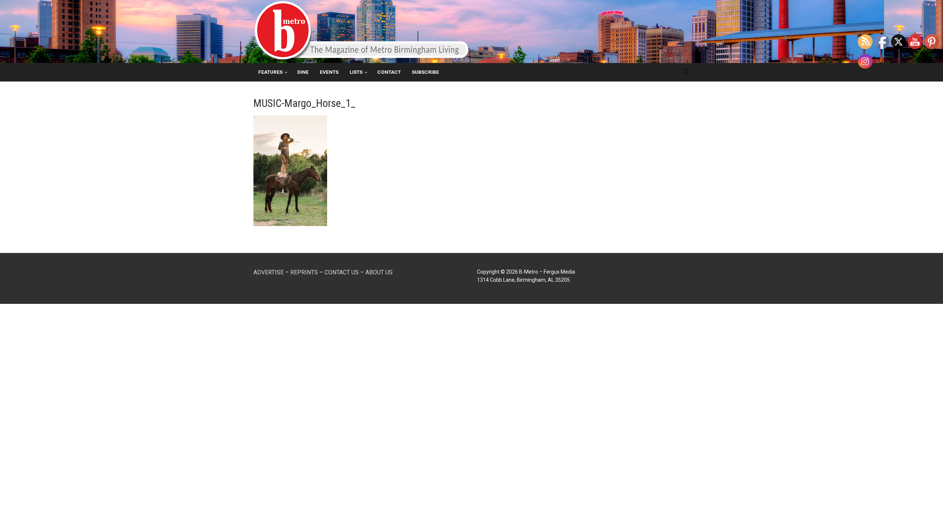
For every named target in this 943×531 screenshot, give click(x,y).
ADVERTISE (268, 272)
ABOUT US (379, 272)
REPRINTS (304, 272)
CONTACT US (342, 272)
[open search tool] (686, 72)
